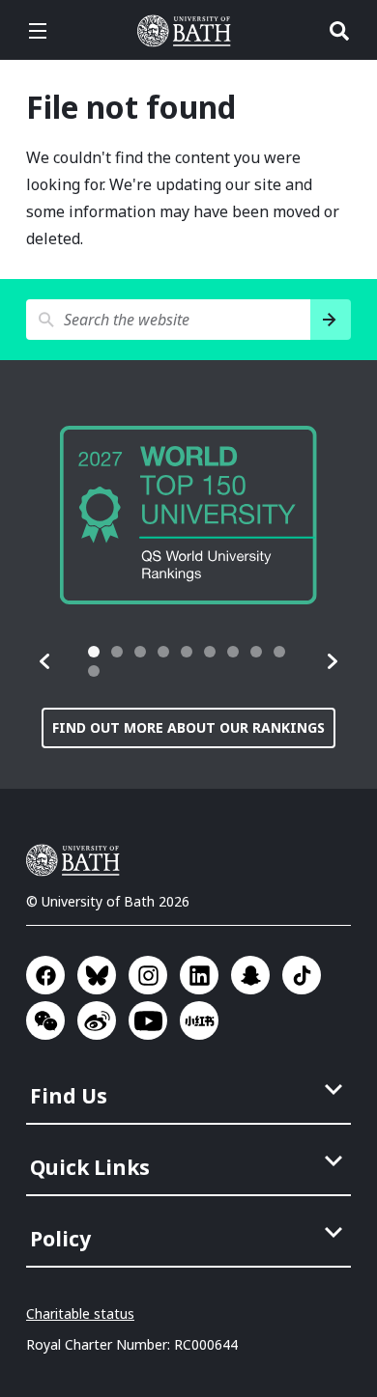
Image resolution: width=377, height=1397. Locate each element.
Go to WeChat (45, 1020)
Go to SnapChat (250, 975)
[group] (188, 515)
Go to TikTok (301, 975)
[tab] (94, 651)
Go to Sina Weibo (96, 1020)
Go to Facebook (45, 975)
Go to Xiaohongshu (199, 1020)
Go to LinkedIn (199, 975)
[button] (45, 661)
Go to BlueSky (96, 975)
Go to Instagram (148, 975)
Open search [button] (339, 31)
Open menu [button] (37, 31)
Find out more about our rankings (188, 727)
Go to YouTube (148, 1020)
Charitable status (80, 1313)
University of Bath (188, 31)
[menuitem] (190, 1090)
